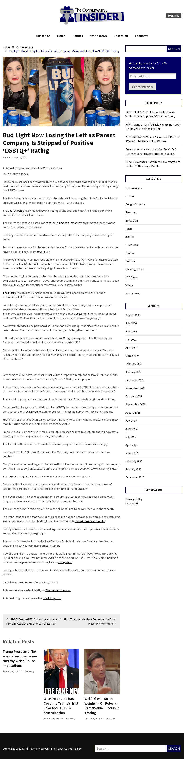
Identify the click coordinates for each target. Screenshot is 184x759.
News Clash (132, 245)
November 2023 (135, 388)
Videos (129, 285)
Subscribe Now (142, 87)
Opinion (130, 253)
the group (32, 411)
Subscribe (173, 15)
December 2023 (134, 380)
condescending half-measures (63, 223)
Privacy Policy (133, 499)
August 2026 (132, 315)
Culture (130, 196)
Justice (129, 236)
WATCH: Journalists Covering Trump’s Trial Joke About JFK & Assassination (61, 705)
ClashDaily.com (52, 168)
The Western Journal (58, 590)
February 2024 (133, 364)
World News (98, 36)
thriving (8, 574)
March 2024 (132, 356)
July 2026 (131, 323)
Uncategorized (134, 269)
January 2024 (133, 372)
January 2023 (133, 469)
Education (121, 36)
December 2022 (134, 477)
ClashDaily (29, 671)
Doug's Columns (135, 204)
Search (174, 48)
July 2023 (131, 420)
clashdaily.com (52, 598)
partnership (16, 210)
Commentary (133, 188)
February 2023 (133, 461)
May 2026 (131, 339)
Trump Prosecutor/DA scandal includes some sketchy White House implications (20, 658)
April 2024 (131, 347)
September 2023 (135, 404)
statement (82, 313)
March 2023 (132, 453)
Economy (141, 36)
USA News (131, 277)
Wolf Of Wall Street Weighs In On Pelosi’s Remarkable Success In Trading (101, 705)
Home (61, 36)
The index (9, 292)
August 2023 (132, 412)
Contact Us (132, 503)
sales (55, 210)
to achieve (54, 350)
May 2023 (131, 437)
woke (12, 476)
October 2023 (133, 396)
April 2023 (131, 445)
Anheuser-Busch (13, 350)
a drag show (65, 562)
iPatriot (6, 157)
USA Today (43, 251)
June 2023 (131, 428)
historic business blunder (90, 521)
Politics (78, 36)
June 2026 (131, 331)
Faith (128, 228)
